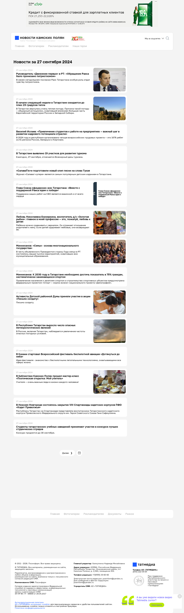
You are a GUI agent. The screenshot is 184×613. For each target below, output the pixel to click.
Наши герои (80, 46)
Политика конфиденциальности (30, 608)
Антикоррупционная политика (29, 602)
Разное (129, 513)
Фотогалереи (36, 46)
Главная (19, 46)
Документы (114, 513)
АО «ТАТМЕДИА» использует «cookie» (32, 604)
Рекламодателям (58, 46)
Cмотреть (157, 605)
